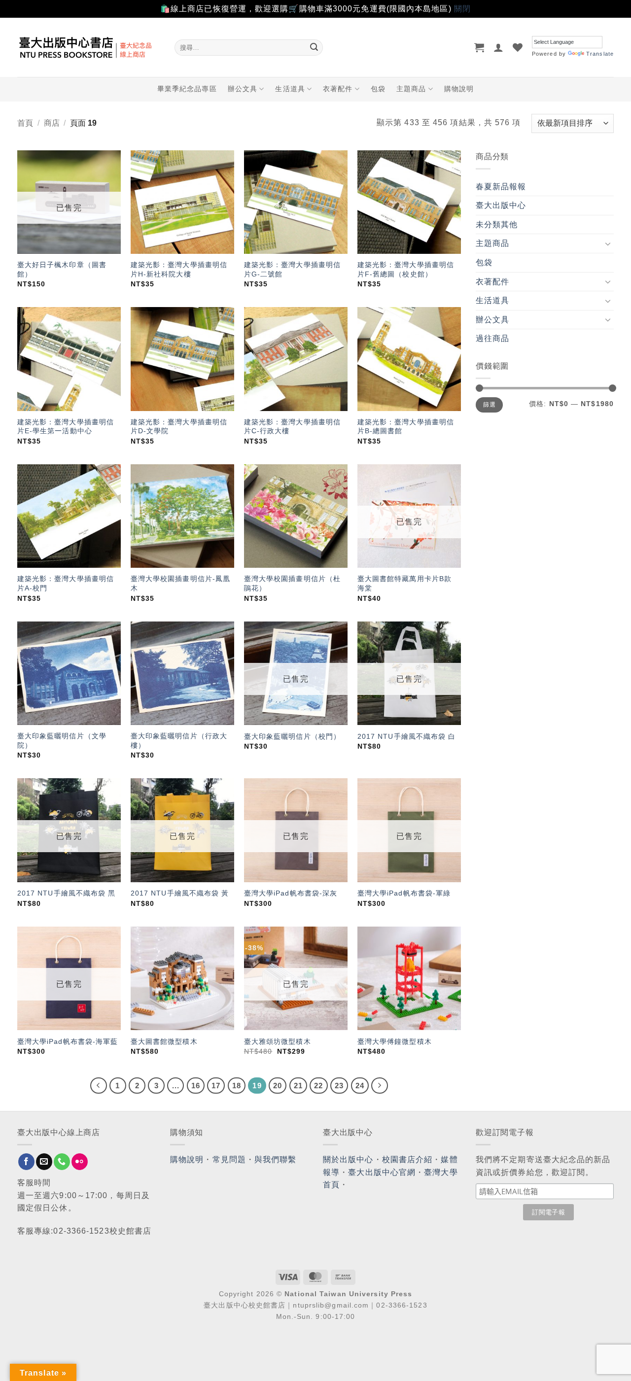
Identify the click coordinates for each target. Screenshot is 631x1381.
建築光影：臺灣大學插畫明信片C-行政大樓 (292, 426)
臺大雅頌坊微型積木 (277, 1041)
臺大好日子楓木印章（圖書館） (61, 269)
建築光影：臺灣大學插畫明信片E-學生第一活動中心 (65, 426)
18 (236, 1085)
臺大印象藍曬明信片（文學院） (61, 740)
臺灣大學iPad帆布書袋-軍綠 (404, 893)
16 (195, 1085)
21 (298, 1085)
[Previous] (98, 1085)
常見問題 (229, 1159)
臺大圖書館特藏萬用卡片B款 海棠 (404, 583)
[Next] (379, 1085)
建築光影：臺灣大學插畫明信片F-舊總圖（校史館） (405, 269)
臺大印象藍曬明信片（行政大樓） (179, 740)
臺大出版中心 (501, 205)
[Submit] (314, 47)
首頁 (25, 123)
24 (359, 1085)
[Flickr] (79, 1161)
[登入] (498, 47)
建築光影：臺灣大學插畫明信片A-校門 (65, 583)
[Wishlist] (518, 47)
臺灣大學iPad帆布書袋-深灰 (291, 893)
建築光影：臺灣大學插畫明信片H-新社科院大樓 (179, 269)
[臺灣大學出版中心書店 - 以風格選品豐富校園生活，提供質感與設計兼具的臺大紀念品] (88, 47)
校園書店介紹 (407, 1159)
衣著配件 (337, 89)
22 (318, 1085)
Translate (600, 54)
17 (215, 1085)
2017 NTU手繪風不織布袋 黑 (66, 893)
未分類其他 (497, 224)
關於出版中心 (348, 1159)
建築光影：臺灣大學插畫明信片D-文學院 (179, 426)
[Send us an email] (44, 1161)
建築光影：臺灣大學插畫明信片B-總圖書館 (405, 426)
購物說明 (459, 89)
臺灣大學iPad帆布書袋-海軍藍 (67, 1041)
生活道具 (290, 89)
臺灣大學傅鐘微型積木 (394, 1041)
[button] (479, 47)
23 (339, 1085)
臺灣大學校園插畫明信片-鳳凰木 (180, 583)
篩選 (489, 404)
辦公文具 (242, 89)
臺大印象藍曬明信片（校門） (292, 736)
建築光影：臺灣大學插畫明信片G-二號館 (292, 269)
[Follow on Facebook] (26, 1161)
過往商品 (492, 338)
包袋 (378, 89)
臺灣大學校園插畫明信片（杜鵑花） (292, 583)
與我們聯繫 (275, 1159)
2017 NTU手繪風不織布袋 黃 (180, 893)
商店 (52, 123)
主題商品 (411, 89)
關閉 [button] (462, 8)
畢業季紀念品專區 (187, 89)
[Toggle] (608, 243)
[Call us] (62, 1161)
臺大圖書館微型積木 (164, 1041)
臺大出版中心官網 (382, 1172)
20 (277, 1085)
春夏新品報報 (501, 186)
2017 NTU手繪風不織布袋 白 (406, 736)
